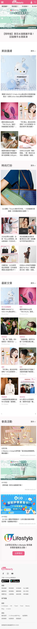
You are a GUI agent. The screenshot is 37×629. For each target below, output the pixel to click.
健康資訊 (4, 591)
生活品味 (24, 6)
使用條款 (4, 618)
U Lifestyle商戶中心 (14, 615)
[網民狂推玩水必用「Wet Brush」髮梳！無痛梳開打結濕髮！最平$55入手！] (27, 296)
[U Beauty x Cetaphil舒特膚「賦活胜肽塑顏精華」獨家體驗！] (18, 436)
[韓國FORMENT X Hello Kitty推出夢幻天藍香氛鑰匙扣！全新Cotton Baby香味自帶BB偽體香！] (9, 296)
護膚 (3, 367)
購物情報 (18, 591)
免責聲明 (24, 615)
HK (11, 606)
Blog (3, 609)
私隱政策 (11, 618)
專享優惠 (25, 594)
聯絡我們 (18, 618)
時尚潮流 (14, 6)
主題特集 (11, 594)
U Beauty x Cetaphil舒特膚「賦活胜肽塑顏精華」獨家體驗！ (18, 452)
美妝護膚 (4, 6)
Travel (16, 606)
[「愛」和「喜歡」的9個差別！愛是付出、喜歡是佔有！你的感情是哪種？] (9, 326)
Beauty (28, 606)
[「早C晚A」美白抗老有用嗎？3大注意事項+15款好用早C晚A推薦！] (9, 356)
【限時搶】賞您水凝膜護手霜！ (12, 485)
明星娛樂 (4, 397)
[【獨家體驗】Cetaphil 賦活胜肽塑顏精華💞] (18, 18)
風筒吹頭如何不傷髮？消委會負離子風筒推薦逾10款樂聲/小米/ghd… (9, 153)
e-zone (8, 609)
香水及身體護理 (6, 307)
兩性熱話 (4, 337)
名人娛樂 (25, 588)
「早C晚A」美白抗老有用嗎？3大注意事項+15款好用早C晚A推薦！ (27, 124)
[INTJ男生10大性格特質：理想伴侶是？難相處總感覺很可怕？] (27, 386)
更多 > (33, 51)
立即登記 (18, 553)
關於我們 (4, 615)
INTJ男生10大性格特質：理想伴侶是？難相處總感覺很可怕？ (27, 401)
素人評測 (25, 591)
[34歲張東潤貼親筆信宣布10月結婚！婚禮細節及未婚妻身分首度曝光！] (9, 386)
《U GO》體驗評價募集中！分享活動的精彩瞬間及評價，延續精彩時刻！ (18, 520)
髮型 (21, 307)
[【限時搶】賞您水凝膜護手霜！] (18, 470)
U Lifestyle (5, 606)
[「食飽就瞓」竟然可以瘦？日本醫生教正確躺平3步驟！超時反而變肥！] (27, 326)
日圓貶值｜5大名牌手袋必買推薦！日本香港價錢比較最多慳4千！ (9, 267)
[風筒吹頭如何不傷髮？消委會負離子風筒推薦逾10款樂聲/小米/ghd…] (27, 356)
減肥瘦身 (22, 337)
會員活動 (18, 594)
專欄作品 (4, 594)
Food (21, 606)
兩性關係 (11, 591)
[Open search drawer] (35, 2)
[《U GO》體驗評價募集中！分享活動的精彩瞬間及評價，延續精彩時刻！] (18, 504)
